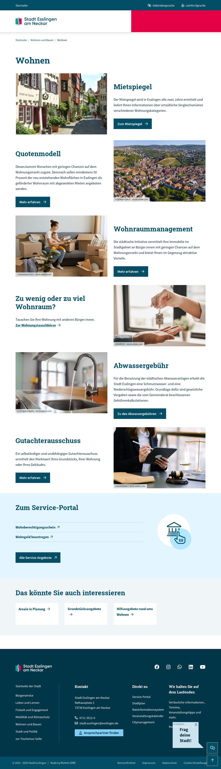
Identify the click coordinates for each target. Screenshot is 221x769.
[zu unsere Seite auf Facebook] (157, 667)
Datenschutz (169, 763)
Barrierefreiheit (126, 763)
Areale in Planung (32, 609)
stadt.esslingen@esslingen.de (98, 723)
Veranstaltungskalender (148, 716)
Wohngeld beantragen (32, 537)
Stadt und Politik (26, 731)
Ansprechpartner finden (101, 733)
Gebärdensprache (163, 5)
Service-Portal (141, 697)
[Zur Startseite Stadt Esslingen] (34, 668)
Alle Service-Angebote (35, 557)
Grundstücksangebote (84, 609)
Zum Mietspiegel (129, 124)
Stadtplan (138, 703)
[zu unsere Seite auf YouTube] (202, 667)
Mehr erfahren (29, 202)
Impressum (148, 763)
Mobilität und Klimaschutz (33, 717)
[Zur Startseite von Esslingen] (73, 21)
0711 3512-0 (87, 718)
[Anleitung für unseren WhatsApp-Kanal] (179, 667)
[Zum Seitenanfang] (212, 760)
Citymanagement (143, 722)
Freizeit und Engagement (32, 710)
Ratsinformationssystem (148, 710)
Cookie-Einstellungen (196, 763)
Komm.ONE (68, 763)
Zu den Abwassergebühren (136, 414)
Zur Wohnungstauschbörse (36, 325)
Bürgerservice (24, 695)
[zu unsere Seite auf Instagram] (168, 667)
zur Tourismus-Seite (29, 739)
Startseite (22, 5)
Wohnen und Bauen (42, 40)
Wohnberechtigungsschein (35, 527)
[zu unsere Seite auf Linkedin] (191, 667)
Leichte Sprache (195, 5)
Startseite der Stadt (28, 686)
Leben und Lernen (27, 703)
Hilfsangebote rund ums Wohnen (135, 612)
